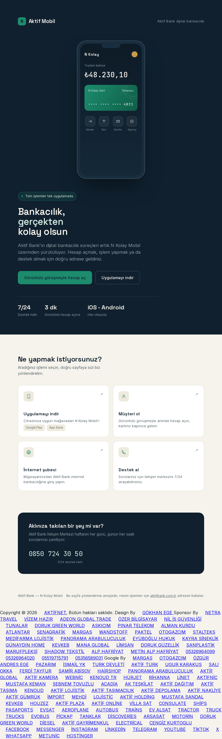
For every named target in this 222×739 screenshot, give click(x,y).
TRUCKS (15, 716)
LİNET (183, 677)
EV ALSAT (160, 710)
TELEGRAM (145, 729)
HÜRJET (132, 677)
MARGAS (82, 632)
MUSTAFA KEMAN (26, 684)
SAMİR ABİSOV (74, 671)
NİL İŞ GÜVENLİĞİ (182, 619)
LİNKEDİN (115, 729)
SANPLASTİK (200, 645)
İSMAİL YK (74, 664)
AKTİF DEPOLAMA (161, 690)
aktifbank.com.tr (163, 596)
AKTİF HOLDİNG (137, 697)
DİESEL (47, 722)
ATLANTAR (18, 632)
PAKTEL (143, 632)
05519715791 (55, 658)
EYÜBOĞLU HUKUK (154, 638)
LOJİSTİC (103, 697)
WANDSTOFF (113, 632)
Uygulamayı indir (118, 277)
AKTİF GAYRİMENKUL (85, 722)
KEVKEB (60, 645)
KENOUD (34, 690)
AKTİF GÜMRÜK (23, 697)
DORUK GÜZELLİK (160, 645)
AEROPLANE (75, 710)
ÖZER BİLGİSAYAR (137, 619)
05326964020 (20, 658)
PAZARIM (46, 664)
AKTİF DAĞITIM (177, 684)
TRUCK (213, 710)
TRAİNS (133, 710)
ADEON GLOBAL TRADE (85, 619)
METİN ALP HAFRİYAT (155, 651)
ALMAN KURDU (178, 625)
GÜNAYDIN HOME (25, 645)
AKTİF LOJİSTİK (67, 690)
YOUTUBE (175, 729)
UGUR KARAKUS (183, 664)
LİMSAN (125, 645)
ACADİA (109, 684)
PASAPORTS (19, 710)
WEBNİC (74, 677)
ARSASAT (154, 716)
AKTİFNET (55, 612)
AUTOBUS (107, 710)
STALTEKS (204, 632)
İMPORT (56, 697)
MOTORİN (182, 716)
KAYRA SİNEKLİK (200, 638)
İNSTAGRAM (84, 729)
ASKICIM (101, 625)
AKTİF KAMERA (41, 677)
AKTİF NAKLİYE (204, 690)
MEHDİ (79, 697)
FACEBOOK (17, 729)
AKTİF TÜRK (144, 664)
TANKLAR (90, 716)
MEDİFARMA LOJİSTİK (30, 638)
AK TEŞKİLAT (139, 684)
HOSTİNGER (80, 735)
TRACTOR (188, 710)
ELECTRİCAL (129, 722)
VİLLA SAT (140, 703)
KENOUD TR (103, 677)
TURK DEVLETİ (108, 664)
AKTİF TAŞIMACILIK (113, 690)
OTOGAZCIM (172, 632)
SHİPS (200, 703)
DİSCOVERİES (122, 716)
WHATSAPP (19, 735)
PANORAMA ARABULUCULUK (93, 638)
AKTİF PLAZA (70, 703)
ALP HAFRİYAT (108, 651)
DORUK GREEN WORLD (60, 625)
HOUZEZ (39, 703)
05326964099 (200, 651)
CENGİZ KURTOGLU (170, 722)
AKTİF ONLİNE (107, 703)
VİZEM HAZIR (38, 619)
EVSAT (47, 710)
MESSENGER (50, 729)
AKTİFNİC (207, 677)
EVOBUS (40, 716)
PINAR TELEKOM (136, 625)
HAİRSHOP (109, 671)
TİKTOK (201, 729)
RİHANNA (159, 677)
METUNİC (49, 735)
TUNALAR (17, 625)
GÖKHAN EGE (158, 612)
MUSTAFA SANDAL (183, 697)
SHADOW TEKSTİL (64, 651)
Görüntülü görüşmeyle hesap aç (55, 277)
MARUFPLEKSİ (21, 651)
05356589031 (89, 658)
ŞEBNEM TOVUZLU (73, 684)
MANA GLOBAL (92, 645)
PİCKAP (64, 716)
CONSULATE (172, 703)
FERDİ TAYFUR (35, 671)
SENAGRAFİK (51, 632)
